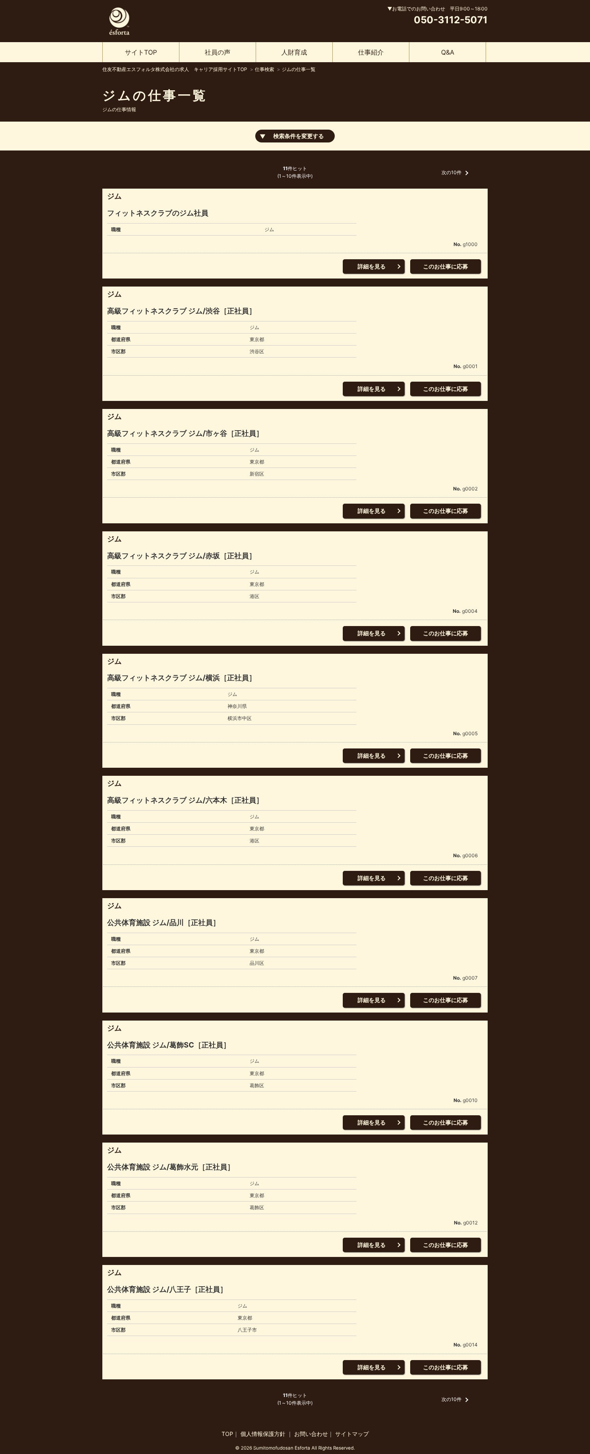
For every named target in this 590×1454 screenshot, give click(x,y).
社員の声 (217, 52)
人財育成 (294, 52)
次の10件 (451, 172)
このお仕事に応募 (445, 266)
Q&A (447, 52)
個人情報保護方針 (263, 1433)
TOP (227, 1433)
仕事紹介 (371, 52)
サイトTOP (141, 52)
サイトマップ (352, 1433)
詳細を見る (372, 266)
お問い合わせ (311, 1433)
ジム (114, 196)
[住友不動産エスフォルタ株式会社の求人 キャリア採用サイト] (119, 20)
